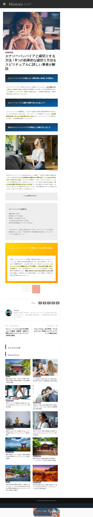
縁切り (8, 376)
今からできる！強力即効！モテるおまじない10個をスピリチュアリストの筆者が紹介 (45, 331)
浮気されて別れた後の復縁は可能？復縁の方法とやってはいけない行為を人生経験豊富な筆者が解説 (45, 407)
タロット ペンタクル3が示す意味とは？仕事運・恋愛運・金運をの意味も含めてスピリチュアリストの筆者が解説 (17, 332)
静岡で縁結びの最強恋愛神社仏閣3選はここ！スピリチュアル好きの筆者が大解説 (45, 459)
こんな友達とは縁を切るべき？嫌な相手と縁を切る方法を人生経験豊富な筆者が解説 (45, 380)
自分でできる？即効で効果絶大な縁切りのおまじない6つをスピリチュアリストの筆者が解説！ (45, 433)
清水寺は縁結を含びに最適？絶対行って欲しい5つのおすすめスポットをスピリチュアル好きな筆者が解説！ (45, 486)
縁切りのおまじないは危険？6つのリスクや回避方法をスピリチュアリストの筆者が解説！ (18, 433)
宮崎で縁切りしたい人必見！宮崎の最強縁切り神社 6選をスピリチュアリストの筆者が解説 (18, 456)
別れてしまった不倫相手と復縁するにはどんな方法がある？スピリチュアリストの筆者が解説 (18, 405)
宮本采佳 (16, 310)
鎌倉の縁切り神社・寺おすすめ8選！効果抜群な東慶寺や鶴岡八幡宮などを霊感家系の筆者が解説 (18, 380)
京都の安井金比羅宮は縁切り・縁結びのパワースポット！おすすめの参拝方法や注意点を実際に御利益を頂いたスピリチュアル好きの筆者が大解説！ (18, 487)
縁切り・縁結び (9, 52)
